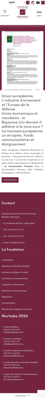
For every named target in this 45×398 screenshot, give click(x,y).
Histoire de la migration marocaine (17, 309)
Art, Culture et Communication (15, 278)
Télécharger (10, 180)
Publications (7, 297)
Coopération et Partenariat (13, 284)
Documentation (8, 303)
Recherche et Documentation (14, 291)
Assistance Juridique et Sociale (15, 272)
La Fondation (7, 260)
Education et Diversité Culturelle (15, 266)
